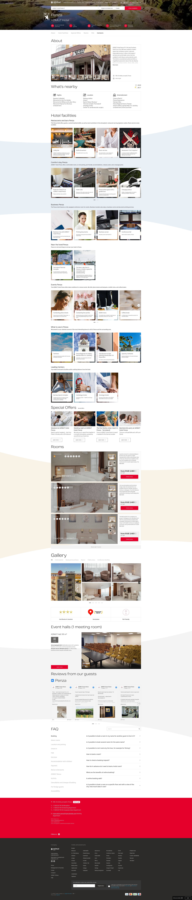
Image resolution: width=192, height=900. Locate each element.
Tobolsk (120, 858)
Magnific (58, 894)
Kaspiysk (85, 870)
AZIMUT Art (107, 2)
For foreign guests (57, 787)
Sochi (119, 850)
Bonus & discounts (57, 770)
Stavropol (120, 853)
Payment (54, 765)
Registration (101, 885)
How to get (118, 78)
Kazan (84, 865)
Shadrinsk (132, 853)
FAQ (92, 33)
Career (52, 870)
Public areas (91, 560)
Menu (138, 2)
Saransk (108, 860)
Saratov (108, 863)
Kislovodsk (97, 855)
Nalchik (96, 865)
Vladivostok (74, 868)
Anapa (73, 858)
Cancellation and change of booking (63, 782)
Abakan (73, 855)
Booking (54, 736)
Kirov (96, 853)
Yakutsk (132, 858)
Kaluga (84, 868)
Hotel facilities (63, 33)
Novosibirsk (109, 850)
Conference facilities (104, 560)
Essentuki (85, 855)
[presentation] (53, 182)
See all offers (81, 408)
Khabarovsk (133, 850)
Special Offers (80, 2)
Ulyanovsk (120, 868)
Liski (96, 858)
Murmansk (97, 863)
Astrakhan (73, 863)
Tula (119, 863)
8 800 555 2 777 (54, 859)
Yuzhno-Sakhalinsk (134, 855)
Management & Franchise (57, 867)
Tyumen (120, 865)
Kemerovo (97, 850)
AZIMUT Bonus (99, 2)
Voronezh (73, 870)
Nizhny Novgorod (99, 870)
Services (54, 757)
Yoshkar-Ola (86, 863)
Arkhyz (73, 860)
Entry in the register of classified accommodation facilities (62, 823)
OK (188, 898)
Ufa (119, 870)
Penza (107, 855)
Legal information (68, 893)
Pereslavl (108, 858)
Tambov (120, 855)
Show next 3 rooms (96, 547)
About (53, 33)
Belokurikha (74, 865)
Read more (55, 704)
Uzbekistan (74, 874)
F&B (52, 753)
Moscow (73, 850)
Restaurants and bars (72, 560)
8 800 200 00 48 (54, 855)
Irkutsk (84, 860)
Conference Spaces (90, 2)
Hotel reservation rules (115, 887)
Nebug (96, 868)
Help (52, 877)
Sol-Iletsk (108, 870)
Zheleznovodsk (86, 858)
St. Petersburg (75, 853)
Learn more (59, 667)
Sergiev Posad (110, 868)
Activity (53, 778)
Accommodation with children (61, 761)
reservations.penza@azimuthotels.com (64, 813)
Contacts (114, 2)
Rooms (86, 33)
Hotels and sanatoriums (69, 2)
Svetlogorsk (109, 865)
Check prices (129, 476)
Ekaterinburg (86, 853)
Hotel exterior (59, 560)
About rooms (55, 740)
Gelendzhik (85, 850)
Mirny (96, 860)
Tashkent (73, 876)
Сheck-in (54, 748)
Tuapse (120, 860)
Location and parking (58, 744)
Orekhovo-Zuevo (110, 853)
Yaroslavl (132, 860)
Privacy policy (127, 885)
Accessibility (55, 791)
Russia (73, 848)
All (51, 560)
